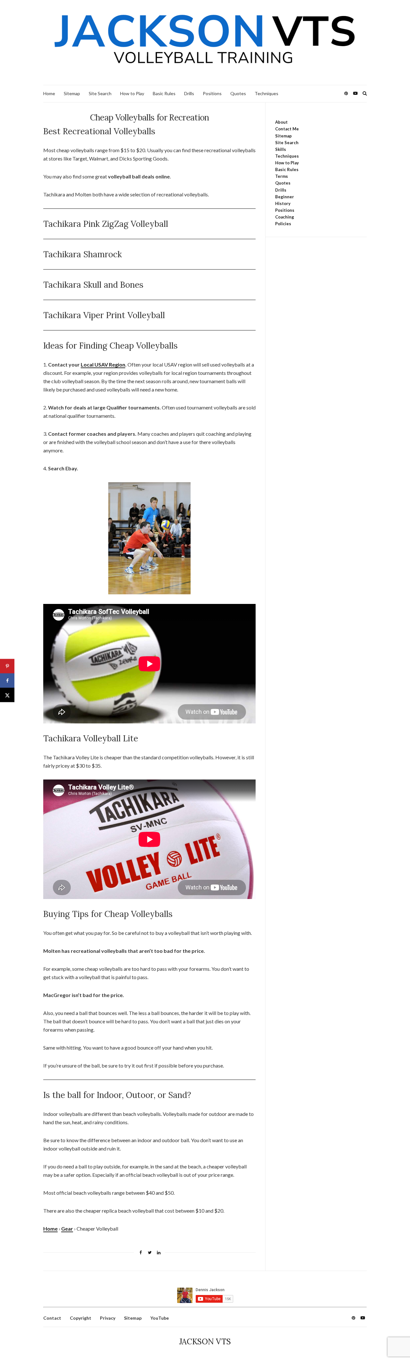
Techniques (266, 93)
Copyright (80, 1318)
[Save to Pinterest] (7, 666)
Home (49, 93)
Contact (52, 1318)
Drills (189, 93)
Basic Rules (164, 93)
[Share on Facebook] (7, 680)
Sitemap (72, 93)
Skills (280, 149)
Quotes (238, 93)
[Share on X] (7, 695)
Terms (281, 176)
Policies (283, 223)
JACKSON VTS (205, 1342)
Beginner (284, 196)
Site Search (100, 93)
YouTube (159, 1318)
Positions (212, 93)
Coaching (284, 216)
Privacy (107, 1318)
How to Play (132, 93)
